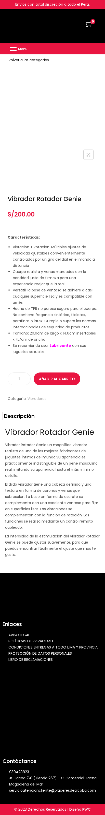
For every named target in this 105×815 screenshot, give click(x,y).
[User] (92, 49)
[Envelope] (77, 49)
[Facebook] (62, 49)
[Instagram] (70, 49)
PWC (86, 809)
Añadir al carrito (57, 378)
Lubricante (60, 345)
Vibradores (37, 398)
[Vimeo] (84, 49)
